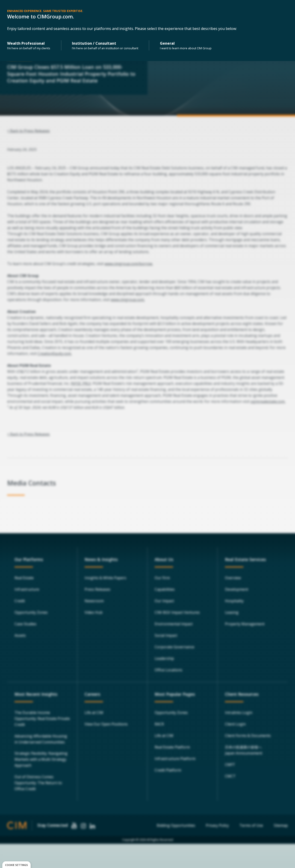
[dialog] (16, 864)
